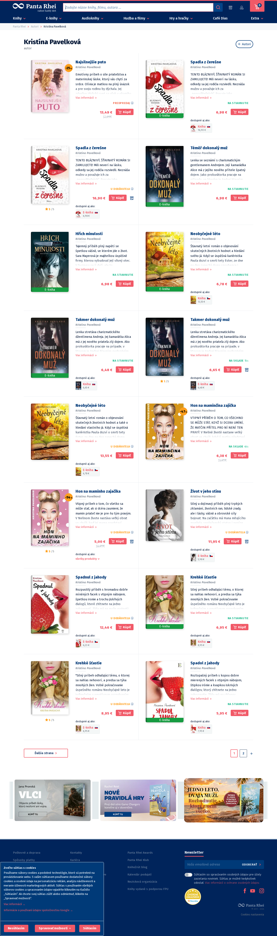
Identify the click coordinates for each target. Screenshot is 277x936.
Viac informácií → (14, 904)
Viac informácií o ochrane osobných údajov (232, 882)
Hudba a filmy (135, 18)
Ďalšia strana (44, 753)
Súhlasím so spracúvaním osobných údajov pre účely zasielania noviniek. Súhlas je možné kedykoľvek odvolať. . (227, 878)
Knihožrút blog (137, 867)
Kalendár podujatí (139, 874)
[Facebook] (245, 891)
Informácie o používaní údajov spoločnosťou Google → (38, 910)
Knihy (18, 18)
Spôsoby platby (24, 860)
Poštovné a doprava (26, 852)
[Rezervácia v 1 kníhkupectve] (246, 370)
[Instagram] (261, 891)
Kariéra (75, 860)
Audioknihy (91, 18)
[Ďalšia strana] (251, 753)
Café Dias (220, 18)
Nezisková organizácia (142, 881)
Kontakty (76, 852)
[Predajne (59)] (230, 7)
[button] (16, 928)
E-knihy (52, 18)
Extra (255, 18)
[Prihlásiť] (242, 7)
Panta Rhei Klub (138, 860)
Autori (246, 44)
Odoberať (250, 864)
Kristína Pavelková (88, 67)
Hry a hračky (179, 18)
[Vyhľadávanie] (217, 7)
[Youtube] (252, 891)
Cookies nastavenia (252, 914)
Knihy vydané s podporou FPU (147, 889)
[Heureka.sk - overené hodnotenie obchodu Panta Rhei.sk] (193, 896)
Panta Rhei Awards (140, 852)
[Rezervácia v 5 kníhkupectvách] (132, 198)
